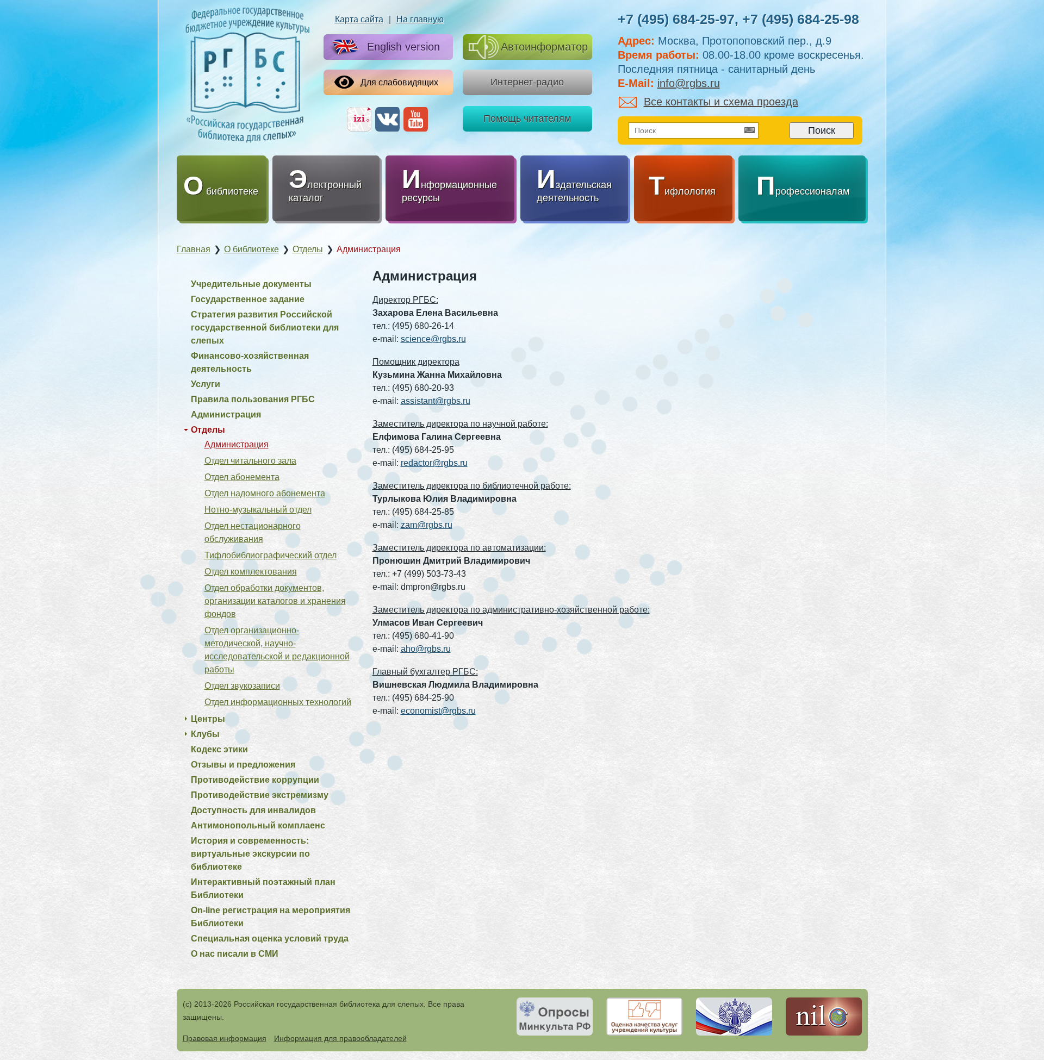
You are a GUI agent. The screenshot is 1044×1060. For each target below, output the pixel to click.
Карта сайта (359, 19)
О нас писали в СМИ (234, 953)
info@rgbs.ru (688, 83)
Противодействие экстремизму (259, 795)
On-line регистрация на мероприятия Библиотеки (270, 917)
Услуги (205, 384)
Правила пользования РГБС (253, 399)
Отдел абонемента (241, 477)
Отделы (208, 429)
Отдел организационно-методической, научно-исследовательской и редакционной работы (277, 650)
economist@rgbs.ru (438, 710)
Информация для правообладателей (340, 1038)
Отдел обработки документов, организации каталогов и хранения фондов (275, 601)
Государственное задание (247, 299)
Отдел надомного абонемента (264, 493)
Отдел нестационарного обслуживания (252, 532)
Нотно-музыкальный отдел (258, 509)
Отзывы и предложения (243, 764)
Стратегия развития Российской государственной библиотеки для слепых (265, 327)
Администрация (226, 414)
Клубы (205, 734)
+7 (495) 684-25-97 (676, 19)
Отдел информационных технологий (277, 702)
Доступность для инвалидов (253, 810)
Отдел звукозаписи (242, 685)
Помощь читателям (527, 118)
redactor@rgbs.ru (434, 462)
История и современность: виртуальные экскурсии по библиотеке (250, 853)
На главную (420, 19)
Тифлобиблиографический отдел (270, 555)
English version (403, 47)
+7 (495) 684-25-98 (800, 19)
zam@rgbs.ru (426, 524)
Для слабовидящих (399, 82)
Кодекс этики (219, 749)
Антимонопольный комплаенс (258, 825)
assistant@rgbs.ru (435, 401)
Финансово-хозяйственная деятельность (250, 362)
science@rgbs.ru (433, 339)
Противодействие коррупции (255, 779)
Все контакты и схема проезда (721, 102)
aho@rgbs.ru (426, 648)
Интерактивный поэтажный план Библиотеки (263, 888)
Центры (208, 719)
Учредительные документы (251, 284)
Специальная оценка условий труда (270, 938)
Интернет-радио (527, 82)
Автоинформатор (544, 47)
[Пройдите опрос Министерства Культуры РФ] (555, 1016)
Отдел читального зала (250, 460)
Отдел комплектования (250, 571)
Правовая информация (224, 1038)
